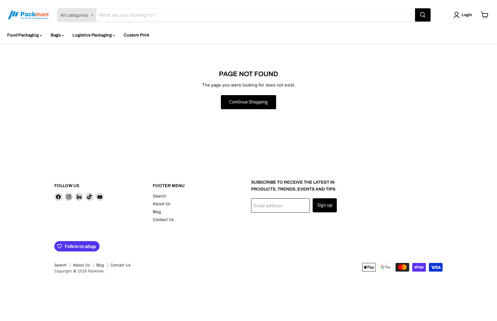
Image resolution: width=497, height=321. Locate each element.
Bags (56, 35)
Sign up (324, 205)
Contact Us (163, 219)
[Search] (423, 15)
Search (159, 195)
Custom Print (136, 35)
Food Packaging (23, 35)
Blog (157, 211)
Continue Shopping (248, 102)
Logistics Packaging (92, 35)
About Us (161, 203)
